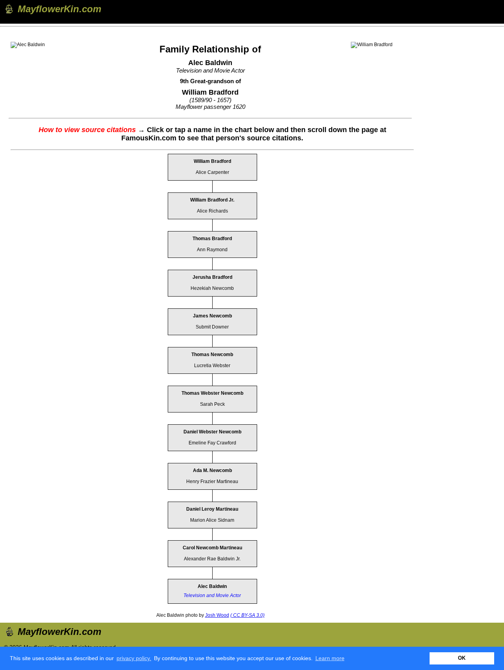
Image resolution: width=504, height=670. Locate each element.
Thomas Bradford (212, 238)
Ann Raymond (212, 249)
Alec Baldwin (212, 586)
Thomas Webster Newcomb (212, 393)
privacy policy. (134, 658)
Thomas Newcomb (212, 354)
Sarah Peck (212, 404)
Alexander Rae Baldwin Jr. (212, 559)
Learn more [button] (330, 658)
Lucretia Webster (212, 365)
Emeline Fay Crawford (212, 443)
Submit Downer (212, 327)
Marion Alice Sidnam (212, 520)
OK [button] (461, 658)
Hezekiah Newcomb (212, 288)
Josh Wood (217, 615)
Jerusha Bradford (212, 277)
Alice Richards (212, 211)
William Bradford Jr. (212, 200)
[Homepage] (8, 9)
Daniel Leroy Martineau (212, 509)
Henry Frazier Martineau (212, 481)
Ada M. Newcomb (212, 470)
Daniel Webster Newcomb (212, 432)
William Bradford (212, 161)
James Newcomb (212, 316)
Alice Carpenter (212, 172)
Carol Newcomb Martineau (212, 548)
